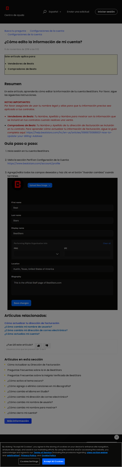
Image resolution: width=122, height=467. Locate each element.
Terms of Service (43, 452)
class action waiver (97, 452)
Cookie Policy (49, 455)
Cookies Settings (29, 461)
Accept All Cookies (53, 461)
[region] (61, 454)
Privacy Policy (28, 455)
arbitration (13, 455)
